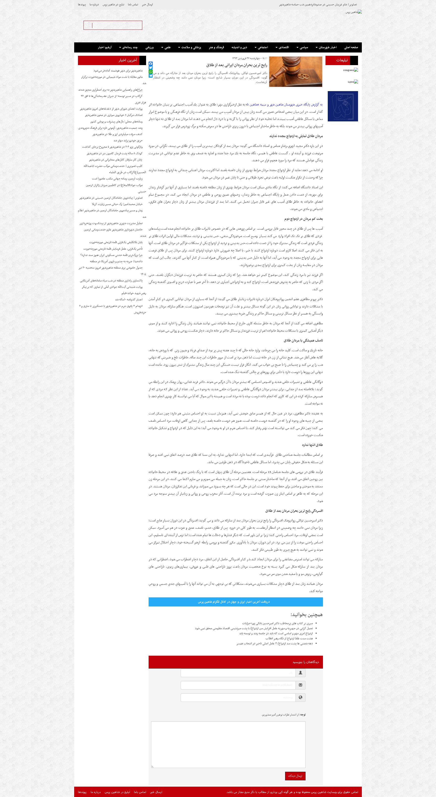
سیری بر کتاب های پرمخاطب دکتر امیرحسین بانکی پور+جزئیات (277, 623)
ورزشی (149, 47)
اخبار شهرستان (327, 47)
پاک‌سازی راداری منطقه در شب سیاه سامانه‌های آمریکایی (111, 280)
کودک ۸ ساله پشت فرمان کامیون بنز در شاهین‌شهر (115, 153)
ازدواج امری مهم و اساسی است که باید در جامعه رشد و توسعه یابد (276, 633)
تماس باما (133, 4)
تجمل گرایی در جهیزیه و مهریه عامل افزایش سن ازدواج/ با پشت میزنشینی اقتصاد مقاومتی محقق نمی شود (254, 628)
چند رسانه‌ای (130, 47)
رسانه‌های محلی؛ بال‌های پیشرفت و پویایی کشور (116, 121)
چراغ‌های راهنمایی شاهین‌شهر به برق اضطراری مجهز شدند (110, 89)
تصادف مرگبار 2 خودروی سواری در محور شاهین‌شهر (114, 115)
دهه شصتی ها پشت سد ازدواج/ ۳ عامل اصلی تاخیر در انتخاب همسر (274, 643)
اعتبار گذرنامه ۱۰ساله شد (129, 299)
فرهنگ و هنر (216, 47)
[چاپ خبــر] (150, 58)
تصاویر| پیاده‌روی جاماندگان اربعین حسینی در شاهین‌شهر (111, 197)
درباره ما (94, 4)
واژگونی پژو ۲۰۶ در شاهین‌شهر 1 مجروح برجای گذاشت (112, 146)
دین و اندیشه (239, 47)
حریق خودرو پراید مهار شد (128, 140)
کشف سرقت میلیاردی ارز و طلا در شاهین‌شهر (117, 134)
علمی (167, 47)
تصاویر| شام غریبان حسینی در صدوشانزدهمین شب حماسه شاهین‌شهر (318, 4)
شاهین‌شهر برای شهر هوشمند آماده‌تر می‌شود (118, 70)
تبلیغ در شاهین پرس (113, 4)
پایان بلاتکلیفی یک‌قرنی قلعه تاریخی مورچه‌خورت (116, 242)
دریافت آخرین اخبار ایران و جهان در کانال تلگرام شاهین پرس (234, 601)
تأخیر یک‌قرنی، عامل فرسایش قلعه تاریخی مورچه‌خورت (113, 248)
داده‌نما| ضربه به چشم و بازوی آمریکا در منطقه (116, 261)
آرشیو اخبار (105, 47)
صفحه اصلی (351, 47)
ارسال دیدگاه (295, 776)
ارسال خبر (147, 4)
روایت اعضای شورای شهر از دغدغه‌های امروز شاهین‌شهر (111, 108)
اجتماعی (262, 47)
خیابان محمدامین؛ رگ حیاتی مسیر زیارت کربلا (117, 204)
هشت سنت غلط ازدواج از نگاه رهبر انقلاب (289, 638)
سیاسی (303, 47)
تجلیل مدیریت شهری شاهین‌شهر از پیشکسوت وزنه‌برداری (111, 223)
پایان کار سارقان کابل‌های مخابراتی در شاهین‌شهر (116, 159)
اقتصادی (283, 47)
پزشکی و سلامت (191, 47)
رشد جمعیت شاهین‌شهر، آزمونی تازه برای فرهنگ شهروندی (110, 127)
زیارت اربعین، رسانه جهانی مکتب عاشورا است (117, 178)
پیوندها (82, 4)
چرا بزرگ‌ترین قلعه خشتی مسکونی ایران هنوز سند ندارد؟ (111, 255)
